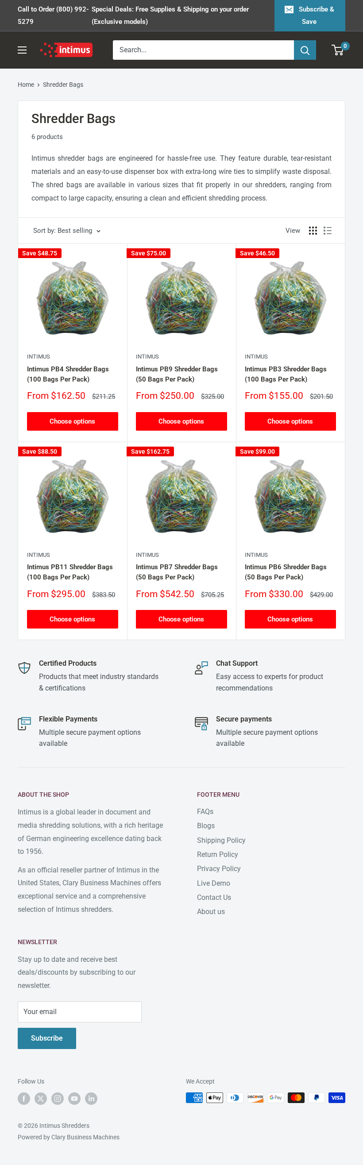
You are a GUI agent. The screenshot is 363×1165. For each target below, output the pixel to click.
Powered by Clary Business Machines (69, 1137)
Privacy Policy (219, 868)
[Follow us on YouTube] (74, 1098)
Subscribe (47, 1038)
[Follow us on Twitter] (41, 1098)
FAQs (205, 811)
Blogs (206, 826)
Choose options (72, 421)
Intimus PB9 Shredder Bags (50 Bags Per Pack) (177, 374)
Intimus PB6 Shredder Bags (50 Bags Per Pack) (286, 572)
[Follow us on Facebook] (24, 1098)
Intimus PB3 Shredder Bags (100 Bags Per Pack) (286, 374)
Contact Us (214, 897)
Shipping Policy (221, 840)
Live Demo (213, 883)
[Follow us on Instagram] (57, 1098)
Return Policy (217, 854)
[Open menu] (22, 50)
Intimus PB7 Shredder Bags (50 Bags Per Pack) (177, 572)
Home (26, 84)
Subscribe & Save (316, 15)
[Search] (305, 50)
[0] (338, 50)
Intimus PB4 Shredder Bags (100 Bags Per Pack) (68, 374)
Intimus (38, 356)
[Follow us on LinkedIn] (91, 1098)
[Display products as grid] (313, 231)
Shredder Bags (63, 84)
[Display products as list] (328, 231)
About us (211, 911)
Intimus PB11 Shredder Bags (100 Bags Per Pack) (70, 572)
